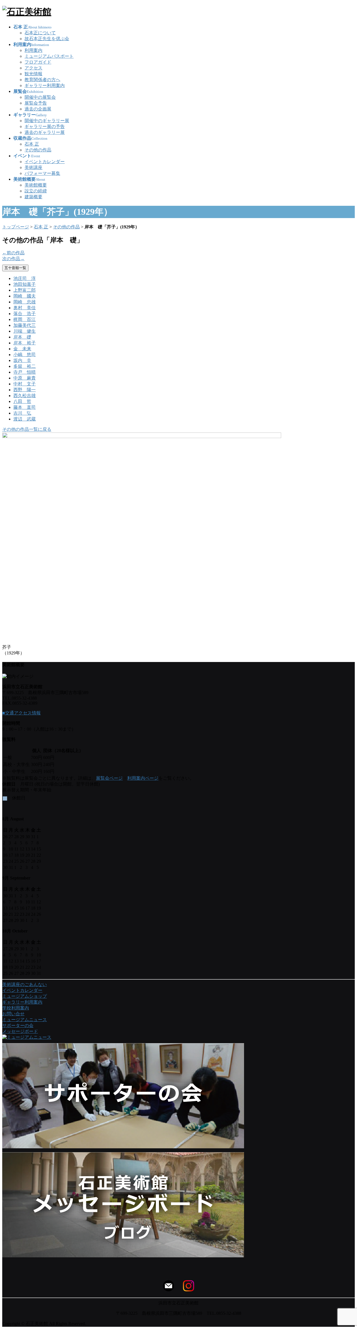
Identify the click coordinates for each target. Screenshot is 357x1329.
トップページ (15, 226)
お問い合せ (13, 1013)
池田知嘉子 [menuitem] (24, 284)
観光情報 (33, 73)
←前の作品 (13, 252)
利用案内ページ (142, 778)
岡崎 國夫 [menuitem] (24, 296)
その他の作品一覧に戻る (26, 429)
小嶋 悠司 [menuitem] (24, 354)
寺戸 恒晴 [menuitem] (24, 372)
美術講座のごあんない (24, 984)
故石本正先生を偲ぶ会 (47, 38)
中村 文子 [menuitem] (24, 383)
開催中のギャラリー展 (47, 120)
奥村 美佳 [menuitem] (24, 307)
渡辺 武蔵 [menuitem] (24, 419)
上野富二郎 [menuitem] (24, 290)
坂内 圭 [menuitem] (22, 360)
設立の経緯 (36, 191)
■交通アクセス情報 (21, 713)
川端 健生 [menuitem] (24, 331)
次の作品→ (13, 258)
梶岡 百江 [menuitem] (24, 319)
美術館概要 (36, 185)
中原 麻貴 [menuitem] (24, 378)
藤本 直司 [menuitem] (24, 407)
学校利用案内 (15, 1008)
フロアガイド (38, 62)
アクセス (33, 68)
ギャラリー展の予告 (45, 126)
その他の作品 (38, 150)
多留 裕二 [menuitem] (24, 366)
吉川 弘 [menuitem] (22, 413)
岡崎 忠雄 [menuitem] (24, 301)
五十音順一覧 (15, 268)
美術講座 (33, 167)
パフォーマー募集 (42, 173)
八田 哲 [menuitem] (22, 401)
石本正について (40, 32)
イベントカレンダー (45, 161)
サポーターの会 (17, 1025)
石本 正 (32, 144)
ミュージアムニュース (24, 1019)
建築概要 (33, 196)
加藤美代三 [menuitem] (24, 325)
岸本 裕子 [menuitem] (24, 342)
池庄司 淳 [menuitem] (24, 278)
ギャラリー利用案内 (45, 85)
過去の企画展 (38, 109)
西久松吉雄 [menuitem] (24, 395)
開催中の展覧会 (40, 97)
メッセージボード (20, 1031)
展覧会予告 (36, 103)
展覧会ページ (109, 778)
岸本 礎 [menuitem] (22, 337)
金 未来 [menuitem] (22, 348)
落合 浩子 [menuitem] (24, 313)
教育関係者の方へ (42, 79)
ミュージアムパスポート (49, 56)
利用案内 (33, 50)
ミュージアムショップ (24, 996)
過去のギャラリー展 (45, 132)
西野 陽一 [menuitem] (24, 389)
